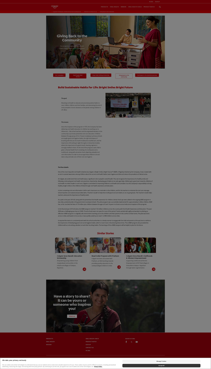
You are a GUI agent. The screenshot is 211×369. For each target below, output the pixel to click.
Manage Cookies (161, 361)
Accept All (161, 365)
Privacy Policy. (98, 366)
